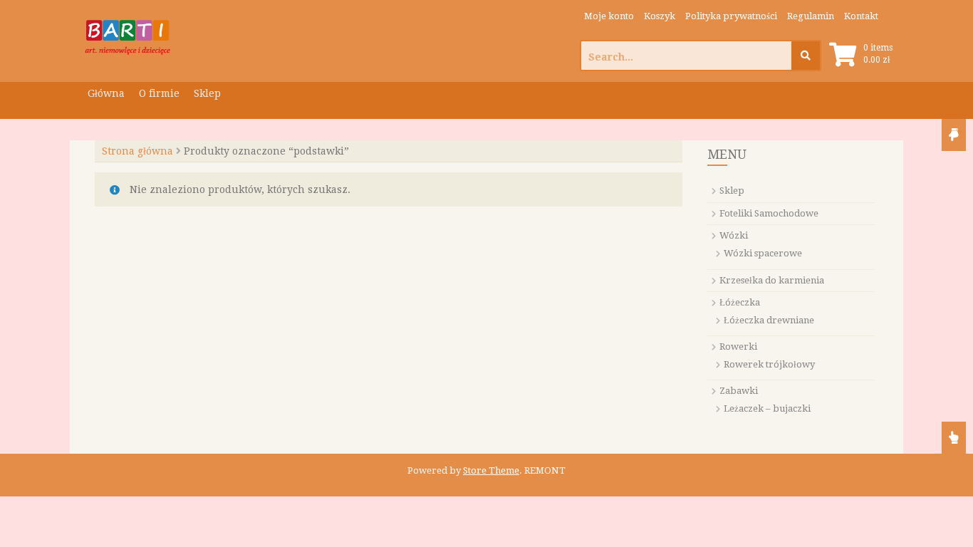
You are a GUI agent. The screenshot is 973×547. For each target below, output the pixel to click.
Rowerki (738, 346)
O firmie (159, 93)
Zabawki (738, 390)
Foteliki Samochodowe (768, 213)
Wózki (733, 235)
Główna (106, 93)
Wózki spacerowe (763, 253)
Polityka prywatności (731, 16)
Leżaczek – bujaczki (767, 408)
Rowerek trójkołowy (769, 364)
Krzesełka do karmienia (771, 280)
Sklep (207, 93)
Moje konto (609, 16)
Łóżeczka (739, 302)
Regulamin (810, 16)
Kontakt (861, 16)
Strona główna (137, 151)
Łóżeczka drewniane (769, 320)
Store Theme (491, 470)
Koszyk (659, 16)
